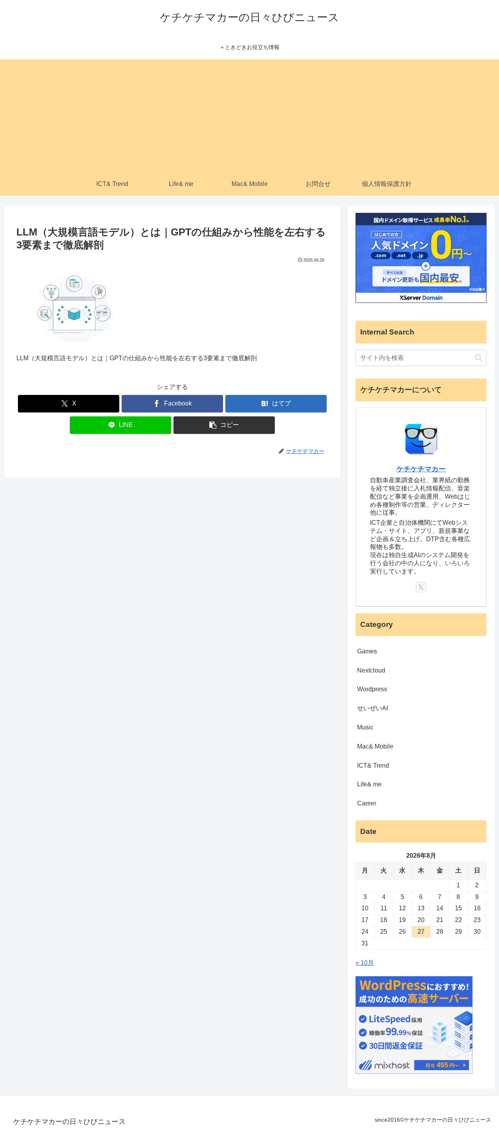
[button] (224, 425)
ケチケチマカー (421, 469)
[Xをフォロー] (421, 587)
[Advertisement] (249, 113)
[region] (101, 1074)
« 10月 (365, 962)
